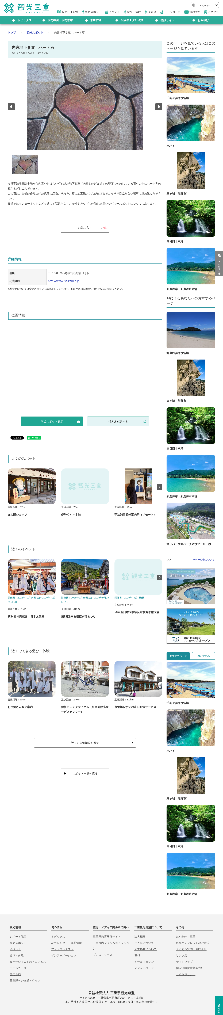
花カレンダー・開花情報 (66, 942)
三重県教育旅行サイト (107, 936)
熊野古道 (96, 20)
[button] (158, 106)
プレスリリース (102, 954)
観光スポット (35, 32)
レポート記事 (18, 936)
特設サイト (168, 20)
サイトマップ (184, 961)
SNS (137, 955)
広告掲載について (145, 949)
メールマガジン (144, 961)
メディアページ (144, 968)
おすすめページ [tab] (178, 656)
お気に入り (90, 228)
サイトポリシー (185, 974)
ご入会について (144, 942)
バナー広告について (204, 559)
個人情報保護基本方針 (190, 968)
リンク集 (181, 955)
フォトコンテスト (62, 949)
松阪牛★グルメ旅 (132, 20)
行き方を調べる (118, 421)
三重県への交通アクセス (25, 980)
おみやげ (203, 20)
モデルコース (18, 968)
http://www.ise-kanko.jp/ (64, 281)
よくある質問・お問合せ (191, 949)
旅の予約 (15, 974)
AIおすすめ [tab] (204, 656)
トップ (12, 32)
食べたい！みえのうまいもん (28, 961)
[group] (32, 494)
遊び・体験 (17, 955)
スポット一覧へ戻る (85, 773)
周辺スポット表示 (52, 421)
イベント (15, 949)
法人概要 (139, 936)
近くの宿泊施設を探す (85, 743)
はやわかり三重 (185, 936)
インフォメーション (63, 955)
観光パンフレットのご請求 (192, 942)
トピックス (25, 20)
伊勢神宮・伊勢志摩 (60, 20)
